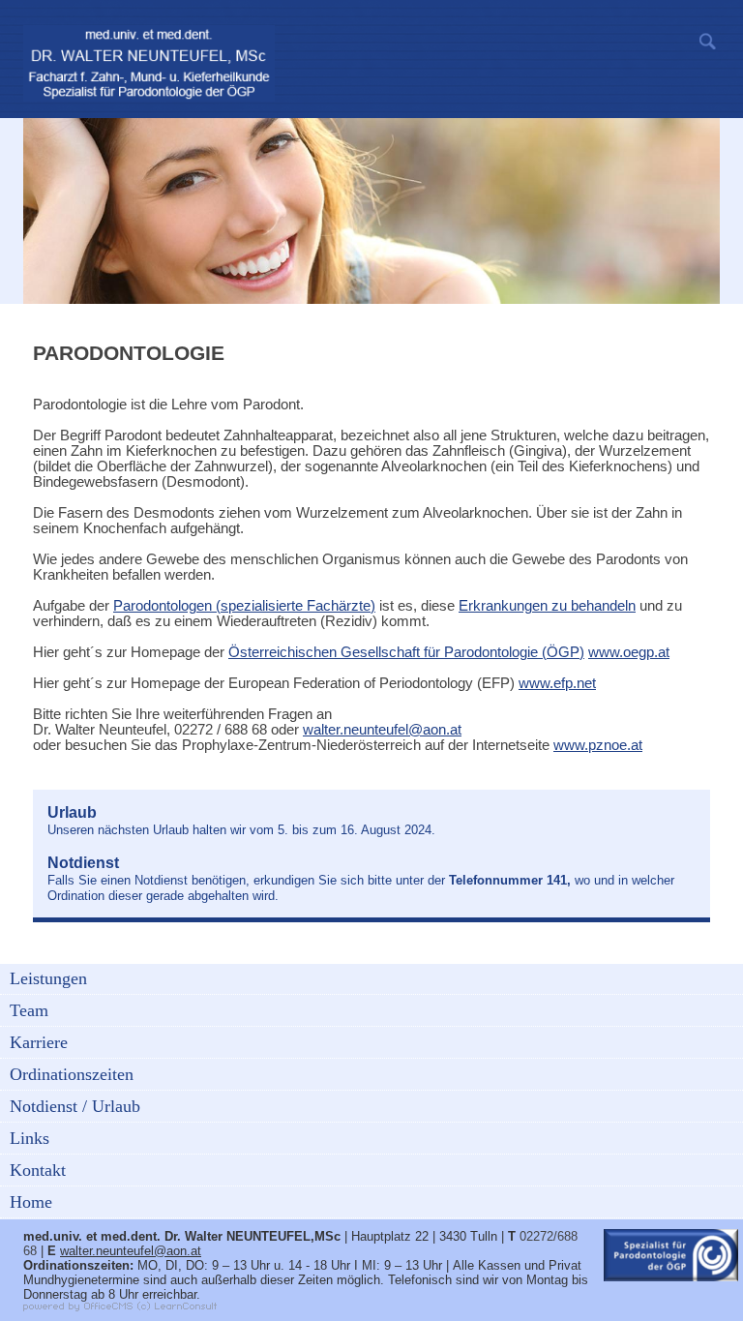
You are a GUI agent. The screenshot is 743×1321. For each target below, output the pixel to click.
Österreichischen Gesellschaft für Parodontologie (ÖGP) (406, 652)
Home (31, 1202)
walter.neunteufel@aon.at (382, 729)
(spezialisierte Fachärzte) (244, 606)
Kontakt (38, 1170)
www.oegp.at (628, 652)
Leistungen (48, 978)
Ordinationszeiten (72, 1074)
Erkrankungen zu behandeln (547, 606)
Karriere (39, 1042)
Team (29, 1010)
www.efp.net (557, 683)
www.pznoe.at (597, 745)
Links (29, 1138)
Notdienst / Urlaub (75, 1106)
